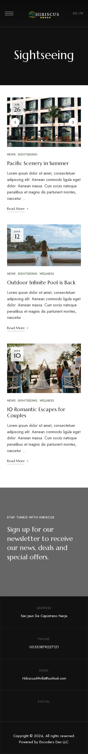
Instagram (62, 710)
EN (75, 13)
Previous (15, 122)
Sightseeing (27, 154)
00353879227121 (44, 647)
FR (81, 13)
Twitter (34, 710)
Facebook (25, 710)
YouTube (53, 710)
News (11, 154)
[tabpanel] (44, 122)
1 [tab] (42, 140)
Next (72, 122)
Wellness (47, 274)
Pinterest (44, 710)
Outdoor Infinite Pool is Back (41, 282)
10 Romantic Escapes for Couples (36, 412)
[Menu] (9, 13)
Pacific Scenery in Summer (38, 163)
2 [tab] (46, 140)
